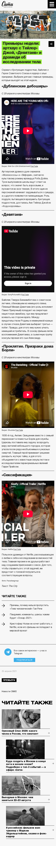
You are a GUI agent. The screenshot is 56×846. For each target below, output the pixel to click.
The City (7, 4)
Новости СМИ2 (9, 691)
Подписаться (24, 660)
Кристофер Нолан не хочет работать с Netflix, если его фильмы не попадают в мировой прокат (31, 627)
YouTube (34, 166)
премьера (9, 680)
